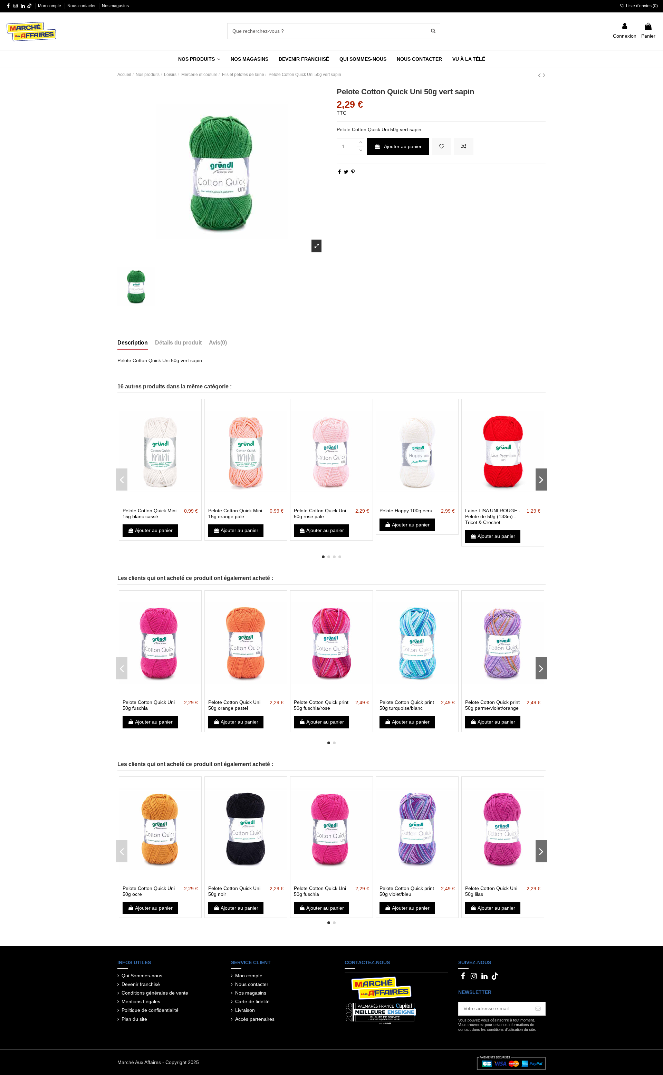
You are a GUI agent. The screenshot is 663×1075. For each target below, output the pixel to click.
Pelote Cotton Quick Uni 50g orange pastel (234, 705)
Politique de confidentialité (150, 1010)
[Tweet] (346, 172)
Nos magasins (115, 5)
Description (132, 343)
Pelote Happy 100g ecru (405, 510)
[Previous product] (540, 75)
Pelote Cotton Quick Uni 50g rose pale (320, 513)
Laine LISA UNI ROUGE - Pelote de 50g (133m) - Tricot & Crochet (492, 516)
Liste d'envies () (641, 5)
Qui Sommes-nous (142, 975)
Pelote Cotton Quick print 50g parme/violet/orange (492, 705)
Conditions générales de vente (155, 993)
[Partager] (339, 172)
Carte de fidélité (252, 1001)
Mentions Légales (141, 1001)
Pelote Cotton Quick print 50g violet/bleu (406, 891)
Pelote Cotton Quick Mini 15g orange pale (235, 513)
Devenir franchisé (141, 984)
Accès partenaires (255, 1019)
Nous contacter (82, 5)
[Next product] (544, 75)
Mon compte (50, 5)
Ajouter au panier (403, 146)
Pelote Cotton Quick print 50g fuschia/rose (321, 705)
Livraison (245, 1010)
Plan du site (134, 1019)
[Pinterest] (353, 172)
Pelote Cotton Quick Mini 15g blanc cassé (149, 513)
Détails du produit (178, 343)
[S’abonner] (538, 1008)
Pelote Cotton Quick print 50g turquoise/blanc (406, 705)
